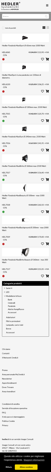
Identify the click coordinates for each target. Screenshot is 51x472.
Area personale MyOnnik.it (13, 374)
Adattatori (10, 317)
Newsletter (7, 378)
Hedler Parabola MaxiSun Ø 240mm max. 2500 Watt (24, 136)
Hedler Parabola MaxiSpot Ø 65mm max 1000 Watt (23, 45)
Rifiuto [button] (9, 467)
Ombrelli (11, 303)
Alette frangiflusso (16, 309)
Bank (10, 300)
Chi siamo (6, 349)
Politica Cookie (8, 421)
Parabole (11, 306)
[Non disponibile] (3, 59)
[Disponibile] (3, 120)
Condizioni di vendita (11, 404)
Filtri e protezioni (13, 321)
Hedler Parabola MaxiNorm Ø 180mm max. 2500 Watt (24, 107)
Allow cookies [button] (26, 467)
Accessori (12, 312)
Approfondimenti (9, 383)
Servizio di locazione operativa (14, 408)
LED (7, 292)
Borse (8, 329)
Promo (5, 370)
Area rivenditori (8, 391)
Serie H (9, 288)
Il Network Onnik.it (10, 357)
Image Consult (27, 439)
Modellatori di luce (13, 296)
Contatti (5, 353)
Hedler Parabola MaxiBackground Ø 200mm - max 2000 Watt (25, 228)
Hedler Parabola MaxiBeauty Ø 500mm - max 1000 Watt (23, 196)
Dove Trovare (8, 387)
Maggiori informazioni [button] (34, 460)
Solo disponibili (10, 28)
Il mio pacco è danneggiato (13, 417)
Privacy (5, 425)
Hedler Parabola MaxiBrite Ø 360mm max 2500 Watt (24, 166)
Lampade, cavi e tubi (14, 325)
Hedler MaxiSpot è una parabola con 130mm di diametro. (21, 76)
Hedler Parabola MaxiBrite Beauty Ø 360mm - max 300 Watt (25, 261)
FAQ (4, 412)
